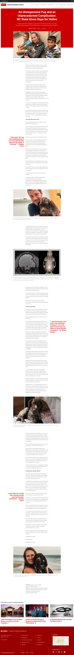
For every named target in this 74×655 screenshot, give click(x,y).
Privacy (27, 652)
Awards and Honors (62, 4)
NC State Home (5, 1)
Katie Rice (38, 591)
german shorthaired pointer (36, 589)
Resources (31, 652)
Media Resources (70, 4)
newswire (35, 586)
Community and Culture (27, 639)
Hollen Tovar (28, 591)
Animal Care (37, 4)
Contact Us (39, 644)
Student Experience (51, 4)
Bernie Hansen (31, 588)
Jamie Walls (33, 591)
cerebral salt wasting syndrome (41, 588)
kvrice (38, 28)
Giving (56, 4)
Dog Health (38, 584)
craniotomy (28, 589)
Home (32, 4)
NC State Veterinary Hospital (31, 592)
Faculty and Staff (43, 4)
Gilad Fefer (45, 589)
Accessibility (23, 652)
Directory (24, 644)
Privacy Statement (41, 642)
